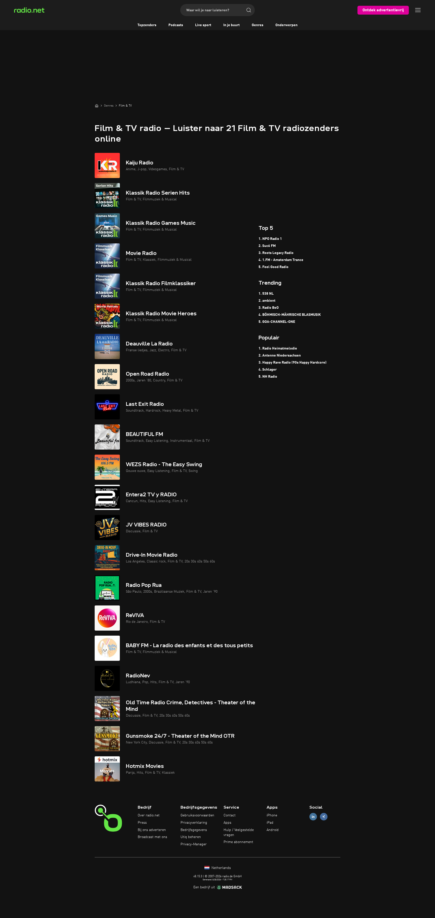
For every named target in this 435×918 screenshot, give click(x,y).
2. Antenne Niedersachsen (280, 355)
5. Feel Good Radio (273, 267)
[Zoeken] (249, 10)
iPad (270, 822)
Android (273, 830)
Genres (257, 25)
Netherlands (220, 868)
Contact (230, 815)
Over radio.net (149, 815)
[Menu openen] (418, 10)
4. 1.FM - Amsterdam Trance (281, 260)
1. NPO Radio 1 (270, 239)
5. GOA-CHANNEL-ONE (277, 322)
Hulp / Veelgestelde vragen (239, 832)
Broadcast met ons (152, 837)
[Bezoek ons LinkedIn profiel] (313, 816)
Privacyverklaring (193, 822)
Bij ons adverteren (152, 830)
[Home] (97, 106)
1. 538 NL (266, 293)
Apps (227, 822)
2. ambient (267, 300)
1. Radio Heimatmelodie (278, 348)
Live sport (203, 25)
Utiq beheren (190, 837)
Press (142, 822)
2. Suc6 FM (267, 246)
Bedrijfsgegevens (193, 830)
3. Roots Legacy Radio (276, 253)
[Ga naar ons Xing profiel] (324, 816)
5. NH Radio (268, 376)
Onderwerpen (286, 25)
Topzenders (146, 25)
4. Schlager (268, 369)
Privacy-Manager (193, 844)
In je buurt (231, 25)
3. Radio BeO (269, 308)
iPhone (272, 815)
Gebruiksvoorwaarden (197, 815)
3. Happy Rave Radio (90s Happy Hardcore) (293, 362)
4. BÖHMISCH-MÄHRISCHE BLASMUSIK (290, 315)
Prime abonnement (238, 842)
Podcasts (175, 25)
